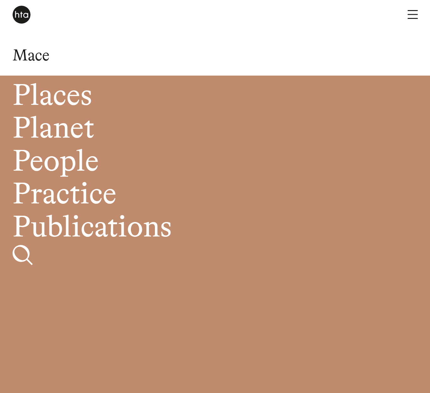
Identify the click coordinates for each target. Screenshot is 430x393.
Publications (92, 228)
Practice (64, 195)
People (56, 163)
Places (52, 97)
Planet (53, 130)
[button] (412, 14)
